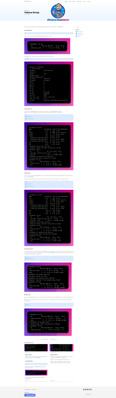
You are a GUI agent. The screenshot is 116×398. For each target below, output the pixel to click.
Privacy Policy (79, 1)
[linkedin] (91, 389)
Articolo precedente (45, 339)
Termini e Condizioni (72, 1)
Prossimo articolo (53, 339)
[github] (85, 389)
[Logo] (27, 1)
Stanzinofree (30, 393)
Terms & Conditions (27, 389)
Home (66, 1)
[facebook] (87, 389)
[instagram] (89, 389)
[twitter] (83, 389)
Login (89, 1)
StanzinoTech (26, 392)
